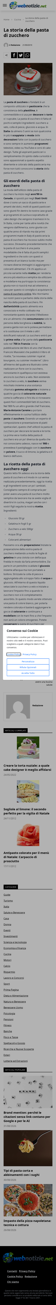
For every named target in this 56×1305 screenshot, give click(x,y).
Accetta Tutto (28, 673)
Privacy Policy (29, 654)
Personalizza (28, 661)
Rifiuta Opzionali (28, 667)
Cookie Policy (13, 654)
